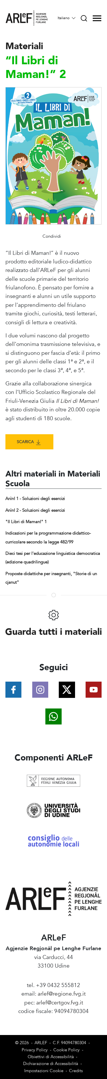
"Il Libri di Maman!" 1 (26, 522)
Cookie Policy (66, 1050)
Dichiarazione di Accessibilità (50, 1064)
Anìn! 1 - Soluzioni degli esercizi (35, 499)
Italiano (64, 18)
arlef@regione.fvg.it (62, 994)
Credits (76, 1071)
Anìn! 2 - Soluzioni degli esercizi (35, 510)
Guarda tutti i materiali (53, 632)
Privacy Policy (35, 1050)
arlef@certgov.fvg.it (59, 1002)
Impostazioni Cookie (43, 1071)
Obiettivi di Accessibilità (51, 1057)
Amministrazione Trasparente (53, 1020)
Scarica (26, 442)
